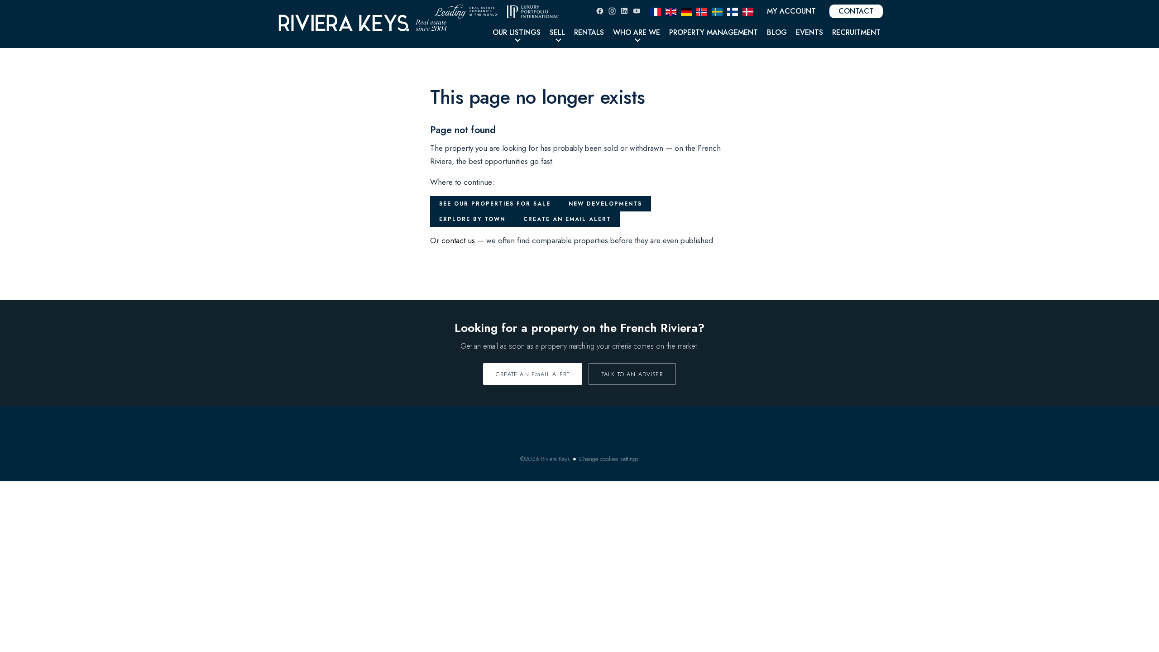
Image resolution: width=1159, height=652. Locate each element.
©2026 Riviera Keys (545, 459)
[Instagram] (612, 11)
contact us (458, 240)
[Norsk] (701, 10)
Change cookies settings (609, 459)
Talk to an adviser (632, 374)
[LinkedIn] (624, 11)
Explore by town (472, 219)
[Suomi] (732, 10)
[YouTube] (636, 11)
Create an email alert (567, 219)
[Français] (655, 10)
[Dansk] (747, 10)
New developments (605, 204)
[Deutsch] (686, 10)
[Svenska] (717, 10)
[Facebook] (600, 11)
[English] (671, 10)
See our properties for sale (495, 204)
